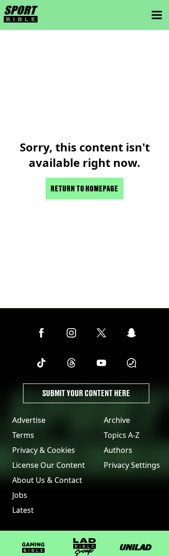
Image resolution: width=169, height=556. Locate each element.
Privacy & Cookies (43, 450)
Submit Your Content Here (86, 393)
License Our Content (48, 465)
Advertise (29, 420)
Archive (117, 420)
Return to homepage (84, 188)
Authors (118, 450)
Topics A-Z (121, 435)
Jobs (19, 495)
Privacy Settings (132, 465)
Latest (23, 510)
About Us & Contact (47, 480)
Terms (23, 435)
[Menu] (157, 15)
